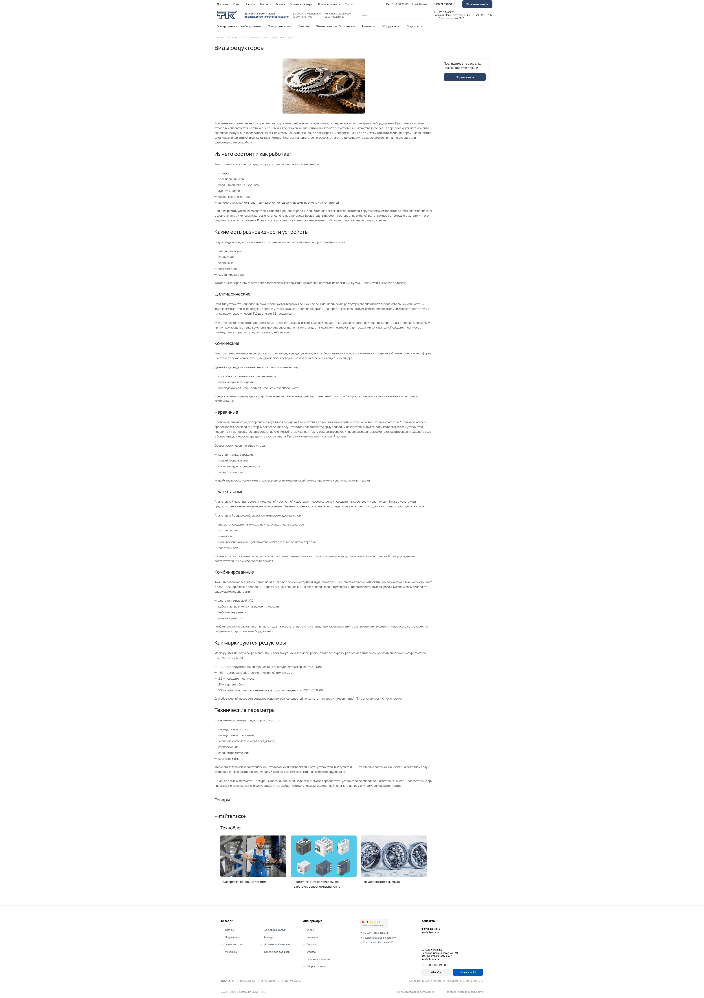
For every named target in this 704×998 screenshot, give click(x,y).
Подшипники (232, 937)
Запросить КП (468, 972)
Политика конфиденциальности (464, 991)
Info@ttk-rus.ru (421, 4)
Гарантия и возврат (318, 959)
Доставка (312, 944)
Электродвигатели (275, 929)
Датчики (229, 929)
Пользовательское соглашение (415, 991)
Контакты (312, 937)
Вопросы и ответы (318, 966)
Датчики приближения (277, 944)
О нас (310, 929)
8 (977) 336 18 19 (444, 4)
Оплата (311, 951)
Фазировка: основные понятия (245, 882)
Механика (231, 951)
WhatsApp (436, 972)
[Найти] (423, 15)
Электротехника (234, 944)
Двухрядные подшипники (382, 882)
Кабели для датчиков (276, 951)
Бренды (269, 937)
